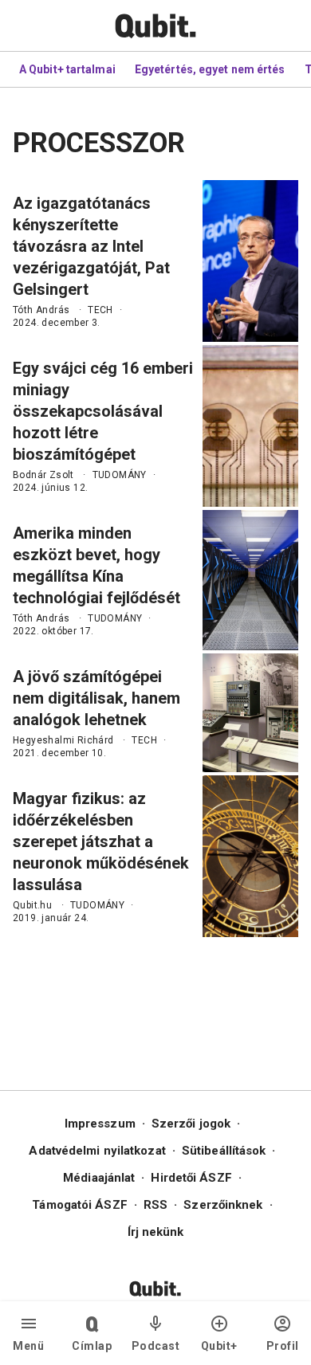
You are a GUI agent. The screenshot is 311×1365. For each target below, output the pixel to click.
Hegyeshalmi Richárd (63, 740)
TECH (100, 310)
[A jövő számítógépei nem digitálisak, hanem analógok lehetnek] (250, 712)
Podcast (156, 1346)
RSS (155, 1205)
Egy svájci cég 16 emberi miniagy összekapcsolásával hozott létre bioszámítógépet (103, 411)
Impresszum (100, 1123)
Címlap (92, 1346)
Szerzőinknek (222, 1205)
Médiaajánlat (99, 1178)
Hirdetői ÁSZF (191, 1178)
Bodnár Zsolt (43, 474)
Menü (28, 1346)
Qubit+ (219, 1346)
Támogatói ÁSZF (79, 1205)
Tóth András (41, 310)
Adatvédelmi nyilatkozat (97, 1150)
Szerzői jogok (191, 1123)
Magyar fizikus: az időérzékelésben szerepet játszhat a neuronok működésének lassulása (101, 841)
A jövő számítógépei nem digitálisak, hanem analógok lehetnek (96, 698)
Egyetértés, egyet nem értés (210, 69)
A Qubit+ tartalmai (67, 69)
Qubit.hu (32, 905)
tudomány (120, 474)
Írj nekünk (156, 1232)
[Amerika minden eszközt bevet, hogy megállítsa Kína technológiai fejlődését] (250, 580)
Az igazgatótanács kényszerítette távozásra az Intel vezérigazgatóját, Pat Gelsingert (91, 246)
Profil (282, 1346)
